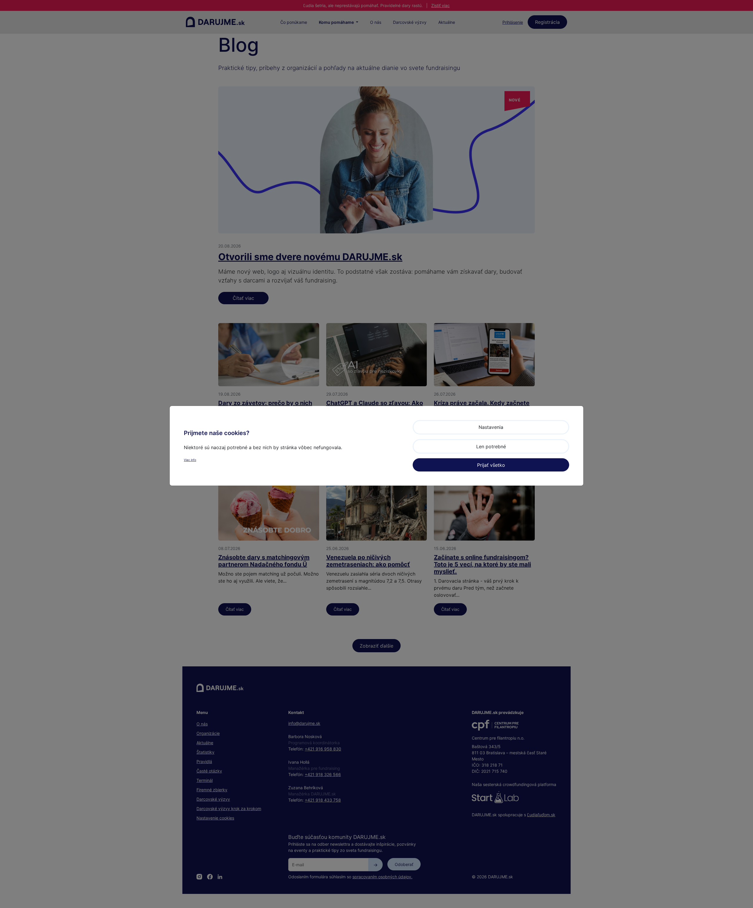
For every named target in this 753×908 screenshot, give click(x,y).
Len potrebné (491, 446)
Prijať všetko (491, 465)
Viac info (190, 459)
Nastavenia (491, 427)
